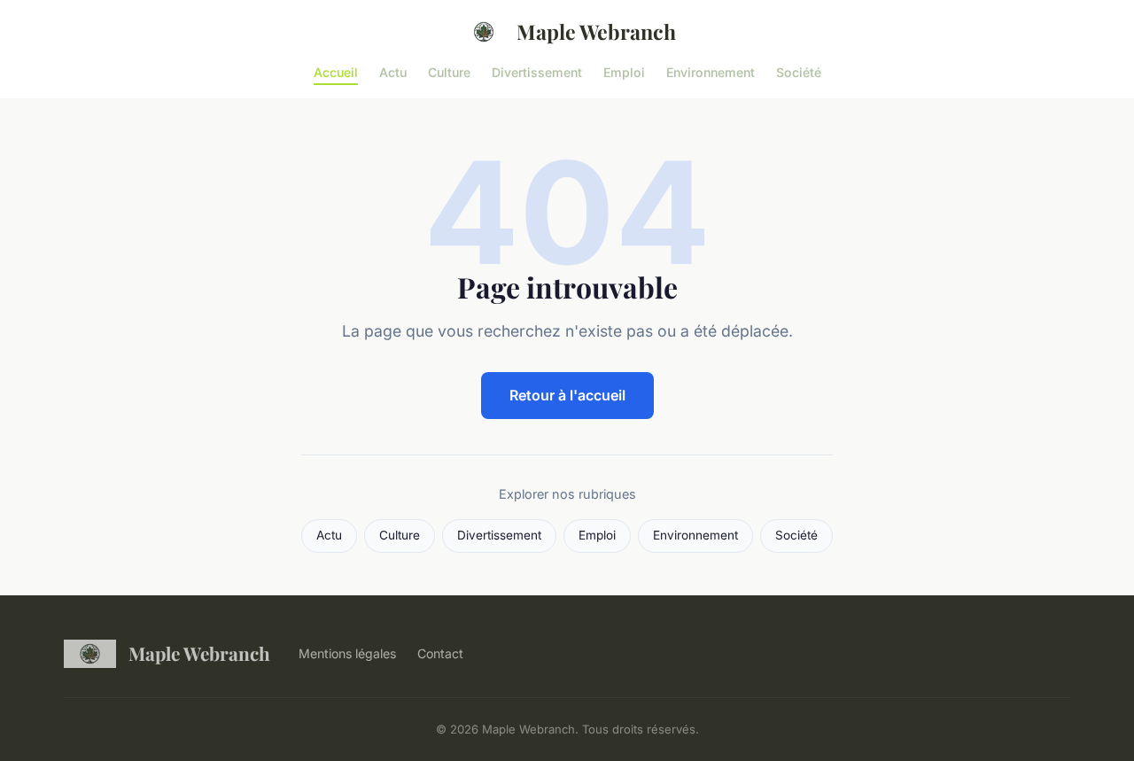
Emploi (624, 71)
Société (798, 71)
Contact (440, 653)
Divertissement (537, 71)
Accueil (336, 71)
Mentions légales (347, 653)
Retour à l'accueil (567, 395)
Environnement (710, 71)
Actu (393, 71)
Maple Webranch (596, 31)
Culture (449, 71)
